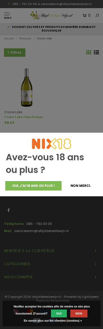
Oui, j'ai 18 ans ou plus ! (33, 185)
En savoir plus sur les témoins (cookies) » (53, 320)
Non (79, 313)
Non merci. (81, 185)
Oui (59, 313)
